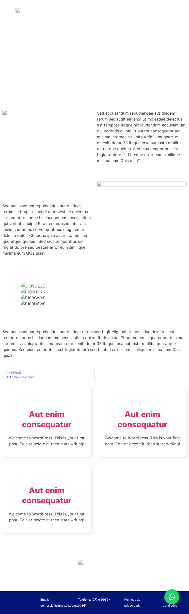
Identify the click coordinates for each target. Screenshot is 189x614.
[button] (94, 311)
